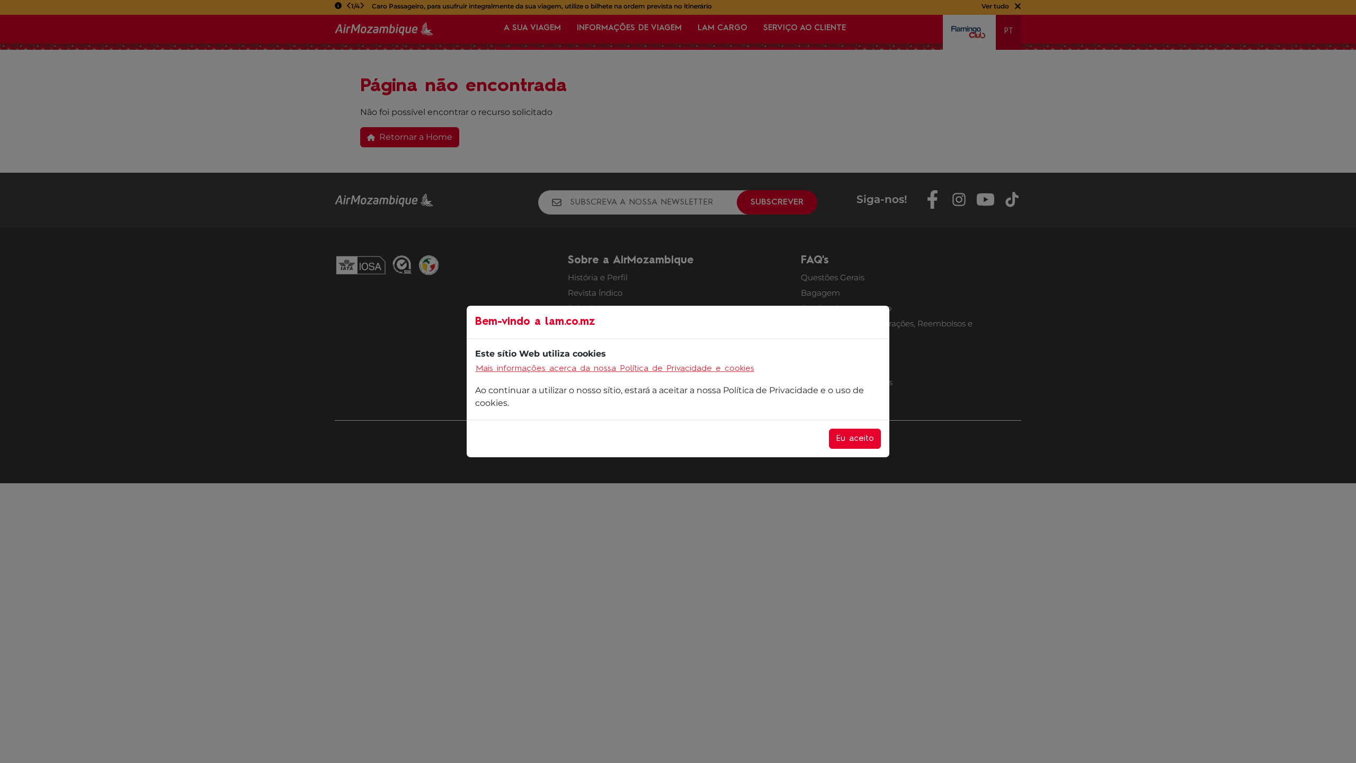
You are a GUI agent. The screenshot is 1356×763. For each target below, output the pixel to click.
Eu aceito (855, 438)
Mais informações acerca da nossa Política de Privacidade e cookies (615, 369)
